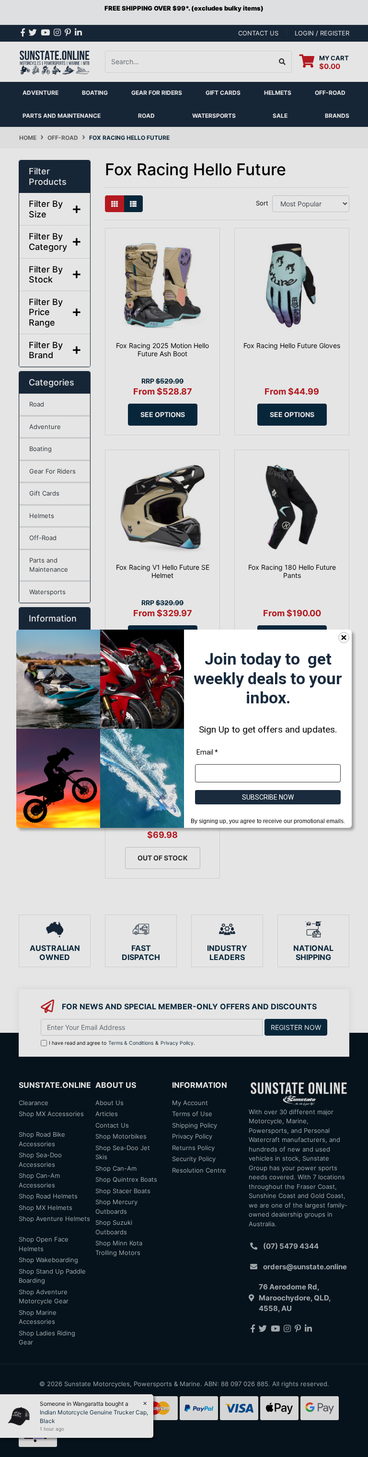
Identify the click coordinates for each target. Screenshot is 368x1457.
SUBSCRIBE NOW (268, 797)
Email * (207, 752)
